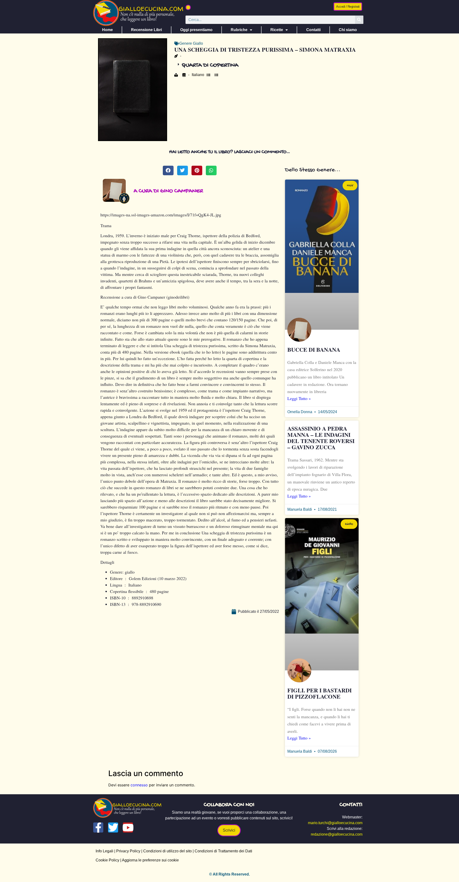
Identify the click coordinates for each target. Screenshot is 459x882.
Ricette (276, 30)
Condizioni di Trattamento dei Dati (223, 851)
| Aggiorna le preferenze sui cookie (149, 860)
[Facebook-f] (98, 827)
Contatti (313, 30)
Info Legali (104, 851)
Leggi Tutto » (299, 398)
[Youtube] (128, 827)
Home (107, 30)
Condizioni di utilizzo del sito (167, 851)
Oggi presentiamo (196, 30)
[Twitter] (113, 827)
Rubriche (239, 30)
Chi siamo (348, 30)
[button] (188, 7)
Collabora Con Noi (229, 804)
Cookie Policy (107, 860)
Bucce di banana (313, 349)
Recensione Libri (146, 30)
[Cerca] (359, 20)
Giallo (198, 43)
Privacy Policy (128, 851)
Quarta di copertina (210, 65)
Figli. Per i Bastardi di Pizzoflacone (319, 693)
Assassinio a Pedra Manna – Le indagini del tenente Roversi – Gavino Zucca (321, 437)
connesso (139, 785)
